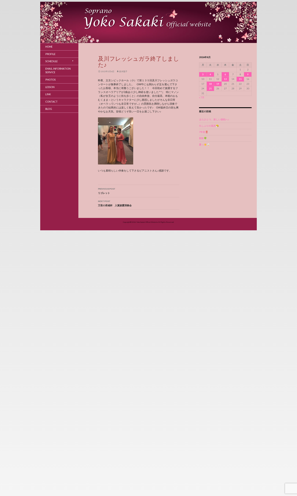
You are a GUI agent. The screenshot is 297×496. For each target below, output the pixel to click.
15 (240, 79)
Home (49, 46)
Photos (50, 79)
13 (225, 79)
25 (210, 88)
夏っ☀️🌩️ (204, 144)
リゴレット (106, 191)
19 (217, 83)
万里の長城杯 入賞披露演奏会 (115, 203)
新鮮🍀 (203, 138)
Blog (48, 108)
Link (48, 94)
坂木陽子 (123, 71)
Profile (50, 54)
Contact (51, 101)
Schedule (51, 61)
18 (210, 83)
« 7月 (201, 97)
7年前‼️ (203, 132)
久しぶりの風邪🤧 (209, 125)
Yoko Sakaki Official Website (147, 222)
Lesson (49, 87)
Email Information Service (58, 70)
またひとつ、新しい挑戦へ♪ (214, 119)
